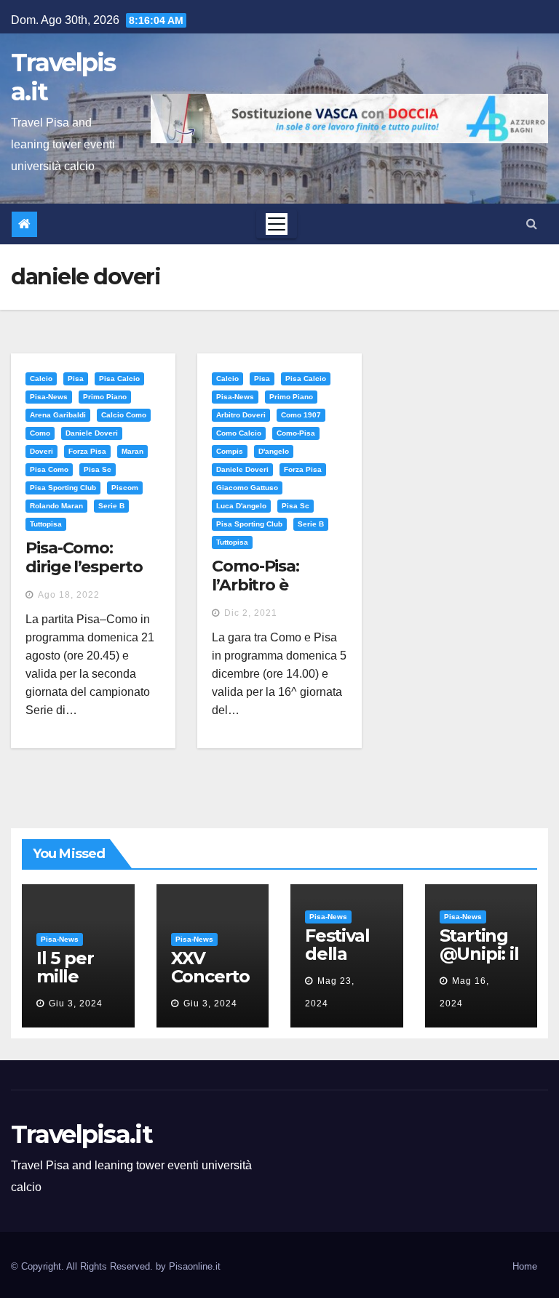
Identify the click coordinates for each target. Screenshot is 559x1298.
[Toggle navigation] (276, 224)
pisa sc (97, 469)
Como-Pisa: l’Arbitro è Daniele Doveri (268, 585)
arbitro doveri (241, 415)
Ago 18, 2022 (69, 595)
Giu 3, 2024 (76, 1003)
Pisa (76, 378)
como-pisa (296, 433)
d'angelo (273, 451)
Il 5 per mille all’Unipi (70, 976)
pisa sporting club (63, 488)
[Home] (24, 224)
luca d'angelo (241, 506)
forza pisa (87, 451)
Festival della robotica (340, 953)
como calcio (238, 433)
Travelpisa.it (63, 77)
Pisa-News (49, 397)
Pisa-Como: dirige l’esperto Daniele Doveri (83, 567)
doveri (41, 451)
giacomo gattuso (247, 488)
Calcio (41, 378)
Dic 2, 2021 (250, 613)
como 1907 (301, 415)
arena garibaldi (58, 415)
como (40, 433)
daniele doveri (92, 433)
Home (524, 1266)
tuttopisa (46, 524)
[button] (531, 223)
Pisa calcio (119, 378)
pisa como (49, 469)
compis (229, 451)
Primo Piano (105, 397)
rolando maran (56, 506)
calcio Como (123, 415)
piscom (124, 488)
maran (132, 451)
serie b (111, 506)
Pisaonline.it (195, 1266)
